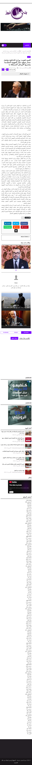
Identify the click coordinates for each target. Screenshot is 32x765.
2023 (28, 557)
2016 (28, 707)
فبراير (28, 511)
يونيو (29, 505)
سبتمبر (28, 521)
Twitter (16, 223)
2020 (28, 622)
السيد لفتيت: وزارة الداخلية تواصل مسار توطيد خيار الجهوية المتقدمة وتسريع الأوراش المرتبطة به (16, 53)
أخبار (18, 51)
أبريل (29, 508)
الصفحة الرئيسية (25, 51)
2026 (28, 500)
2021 (28, 600)
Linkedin (8, 223)
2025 (28, 515)
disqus (16, 332)
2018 (28, 664)
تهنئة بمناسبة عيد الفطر (19, 470)
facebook (24, 223)
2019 (28, 643)
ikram (16, 283)
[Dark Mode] (4, 45)
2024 (28, 536)
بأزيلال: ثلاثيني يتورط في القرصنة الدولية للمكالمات (13, 451)
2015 (29, 728)
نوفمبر (28, 518)
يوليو (29, 503)
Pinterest (25, 227)
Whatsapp (8, 227)
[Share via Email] (16, 230)
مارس (28, 510)
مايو (29, 507)
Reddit (17, 227)
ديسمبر (28, 516)
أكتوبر (29, 520)
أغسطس (28, 502)
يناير (29, 513)
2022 (29, 579)
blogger (26, 332)
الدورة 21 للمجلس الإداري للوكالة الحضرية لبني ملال (13, 464)
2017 (28, 686)
